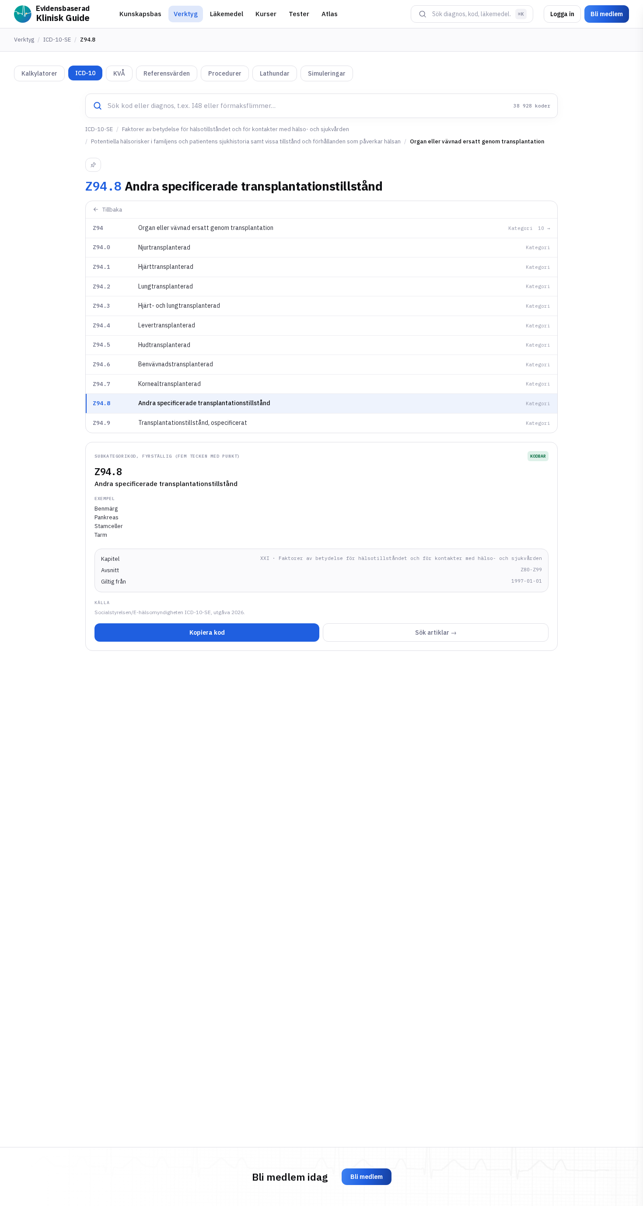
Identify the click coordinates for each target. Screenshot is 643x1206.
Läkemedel (226, 14)
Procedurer (224, 73)
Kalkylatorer (39, 73)
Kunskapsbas (140, 14)
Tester (299, 14)
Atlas (330, 14)
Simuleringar (327, 73)
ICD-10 (85, 73)
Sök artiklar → (436, 632)
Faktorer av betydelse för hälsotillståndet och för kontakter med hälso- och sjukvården (235, 129)
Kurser (265, 14)
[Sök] (422, 14)
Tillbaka (112, 209)
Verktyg (186, 14)
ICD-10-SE (57, 39)
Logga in (562, 14)
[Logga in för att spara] (93, 165)
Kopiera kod (207, 632)
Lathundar (275, 73)
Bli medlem (607, 14)
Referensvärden (166, 73)
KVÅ (119, 73)
